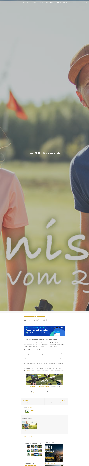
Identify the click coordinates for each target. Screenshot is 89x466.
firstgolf (30, 407)
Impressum (65, 2)
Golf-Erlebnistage (36, 396)
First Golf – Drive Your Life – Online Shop (46, 2)
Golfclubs (26, 316)
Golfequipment (30, 316)
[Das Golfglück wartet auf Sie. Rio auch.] (29, 425)
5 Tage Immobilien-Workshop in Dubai (50, 463)
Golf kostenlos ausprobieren (29, 396)
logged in (30, 439)
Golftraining (43, 316)
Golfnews (27, 2)
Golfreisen (34, 2)
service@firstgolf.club (32, 392)
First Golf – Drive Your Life (44, 153)
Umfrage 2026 (59, 2)
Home (23, 2)
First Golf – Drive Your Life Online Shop (46, 389)
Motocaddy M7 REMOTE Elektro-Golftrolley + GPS (39, 386)
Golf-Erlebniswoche (42, 396)
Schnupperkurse (28, 370)
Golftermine (38, 316)
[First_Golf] (25, 460)
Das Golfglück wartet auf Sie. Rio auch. (29, 430)
